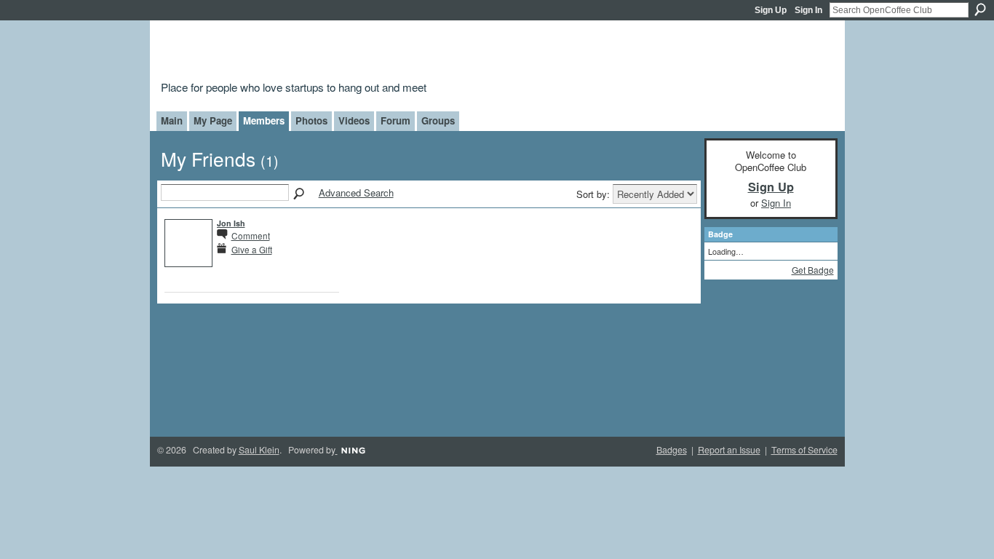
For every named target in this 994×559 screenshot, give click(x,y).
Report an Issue (729, 449)
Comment (250, 235)
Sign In (808, 10)
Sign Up (771, 10)
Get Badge (813, 269)
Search (980, 9)
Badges (671, 449)
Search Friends (299, 194)
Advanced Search (356, 192)
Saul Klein (259, 449)
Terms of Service (804, 449)
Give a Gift (251, 249)
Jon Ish (231, 223)
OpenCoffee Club (396, 52)
